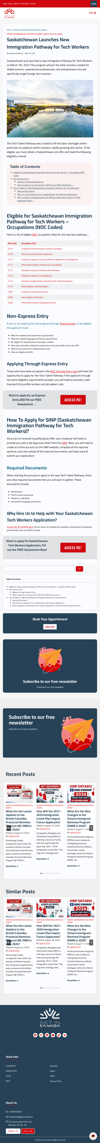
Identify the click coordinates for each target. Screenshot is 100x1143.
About (52, 1071)
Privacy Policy (55, 1081)
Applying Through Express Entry (30, 182)
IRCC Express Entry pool (64, 371)
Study (8, 1076)
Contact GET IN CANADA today (20, 527)
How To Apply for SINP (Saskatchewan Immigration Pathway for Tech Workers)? (46, 188)
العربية (93, 3)
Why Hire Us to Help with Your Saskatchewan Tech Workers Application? (47, 194)
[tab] (41, 873)
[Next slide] (91, 828)
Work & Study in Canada (53, 34)
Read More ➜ (12, 866)
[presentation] (19, 794)
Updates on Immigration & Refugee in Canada (24, 34)
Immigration (11, 1065)
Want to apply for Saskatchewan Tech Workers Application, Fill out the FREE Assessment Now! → (48, 199)
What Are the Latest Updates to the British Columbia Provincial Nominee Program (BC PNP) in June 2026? (19, 820)
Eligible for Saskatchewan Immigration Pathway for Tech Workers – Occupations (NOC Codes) (49, 174)
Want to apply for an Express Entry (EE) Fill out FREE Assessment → (45, 185)
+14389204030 (14, 1111)
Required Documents (26, 191)
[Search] (79, 569)
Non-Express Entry (21, 179)
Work (8, 1081)
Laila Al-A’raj (14, 836)
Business (53, 1066)
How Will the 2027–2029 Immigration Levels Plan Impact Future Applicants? (48, 816)
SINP (51, 420)
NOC (34, 234)
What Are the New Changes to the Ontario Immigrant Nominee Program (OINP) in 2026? (79, 818)
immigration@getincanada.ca (20, 1117)
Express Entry (67, 323)
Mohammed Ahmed (16, 53)
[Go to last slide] (9, 828)
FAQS (52, 1076)
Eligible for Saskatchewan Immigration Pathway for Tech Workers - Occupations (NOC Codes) (42, 586)
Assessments (11, 1071)
